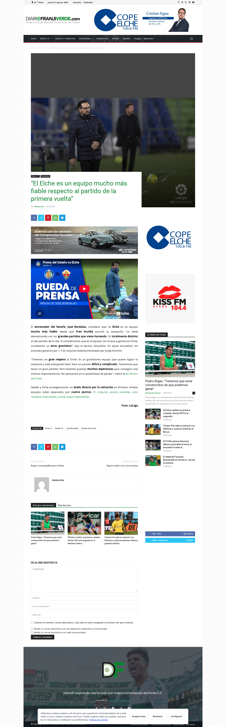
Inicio (33, 48)
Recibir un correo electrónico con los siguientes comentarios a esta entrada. (70, 628)
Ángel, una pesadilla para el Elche (47, 465)
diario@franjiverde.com (119, 700)
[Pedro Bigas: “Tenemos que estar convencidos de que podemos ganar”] (47, 523)
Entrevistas (45, 176)
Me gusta (188, 534)
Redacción (39, 206)
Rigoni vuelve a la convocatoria (122, 465)
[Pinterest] (48, 218)
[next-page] (38, 550)
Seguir (189, 540)
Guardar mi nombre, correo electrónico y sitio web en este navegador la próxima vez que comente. (84, 622)
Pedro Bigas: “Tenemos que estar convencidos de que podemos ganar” (46, 540)
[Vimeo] (189, 2)
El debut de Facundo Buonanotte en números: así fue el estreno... (179, 460)
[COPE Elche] (138, 20)
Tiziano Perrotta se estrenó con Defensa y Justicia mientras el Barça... (179, 428)
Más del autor (64, 505)
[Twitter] (186, 2)
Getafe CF (59, 428)
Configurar (176, 716)
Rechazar (158, 716)
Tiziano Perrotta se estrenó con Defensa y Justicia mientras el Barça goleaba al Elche (121, 540)
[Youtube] (193, 2)
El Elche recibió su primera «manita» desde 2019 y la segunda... (176, 413)
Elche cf (48, 428)
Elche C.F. (42, 48)
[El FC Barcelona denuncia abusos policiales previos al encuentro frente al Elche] (153, 445)
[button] (191, 38)
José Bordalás (72, 428)
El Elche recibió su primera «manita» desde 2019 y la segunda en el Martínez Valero (84, 540)
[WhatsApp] (55, 218)
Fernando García (153, 393)
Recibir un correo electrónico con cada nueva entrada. (60, 632)
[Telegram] (62, 218)
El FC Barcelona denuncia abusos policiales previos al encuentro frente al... (177, 444)
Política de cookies (98, 719)
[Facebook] (178, 2)
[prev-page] (33, 550)
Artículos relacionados (43, 505)
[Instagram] (182, 2)
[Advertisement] (113, 74)
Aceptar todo (139, 716)
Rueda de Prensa (89, 428)
